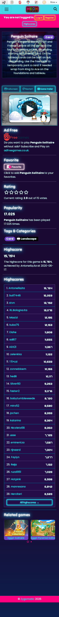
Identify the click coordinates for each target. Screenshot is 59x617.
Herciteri (16, 494)
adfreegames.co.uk (16, 150)
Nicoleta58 (18, 428)
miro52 (14, 406)
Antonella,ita (17, 288)
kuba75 (14, 325)
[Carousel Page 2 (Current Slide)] (31, 542)
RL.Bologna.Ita (18, 310)
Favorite (16, 166)
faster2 (15, 391)
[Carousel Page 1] (28, 542)
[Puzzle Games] (44, 2)
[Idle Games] (4, 2)
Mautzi (13, 317)
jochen (14, 413)
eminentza (17, 442)
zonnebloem (18, 369)
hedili (13, 376)
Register (49, 17)
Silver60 (15, 384)
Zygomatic (27, 599)
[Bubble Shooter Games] (28, 2)
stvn (12, 303)
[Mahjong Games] (12, 2)
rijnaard (15, 450)
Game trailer (46, 88)
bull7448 (15, 295)
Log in (39, 17)
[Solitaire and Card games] (36, 2)
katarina (15, 420)
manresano (18, 486)
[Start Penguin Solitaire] (29, 109)
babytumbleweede (22, 398)
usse (13, 435)
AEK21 (12, 347)
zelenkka (16, 354)
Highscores (29, 23)
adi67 (12, 339)
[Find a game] (55, 9)
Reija (14, 464)
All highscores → (29, 502)
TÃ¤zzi (13, 361)
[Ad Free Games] (20, 2)
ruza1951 (16, 472)
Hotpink (16, 479)
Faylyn (15, 457)
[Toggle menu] (6, 9)
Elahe (12, 332)
